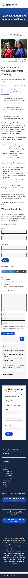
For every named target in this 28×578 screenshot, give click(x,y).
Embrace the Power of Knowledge (13, 286)
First (2, 234)
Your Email (4, 244)
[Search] (22, 339)
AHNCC (17, 538)
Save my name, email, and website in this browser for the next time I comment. (14, 327)
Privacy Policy (22, 575)
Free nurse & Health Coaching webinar (14, 499)
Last (2, 241)
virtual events (7, 279)
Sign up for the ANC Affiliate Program (14, 520)
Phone (3, 251)
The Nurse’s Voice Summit (9, 363)
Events (5, 277)
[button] (21, 4)
